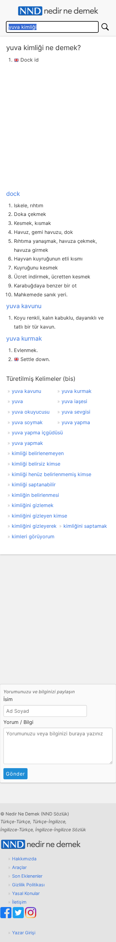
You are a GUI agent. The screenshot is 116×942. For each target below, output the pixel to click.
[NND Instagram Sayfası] (30, 916)
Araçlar (19, 867)
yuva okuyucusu (30, 412)
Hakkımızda (24, 858)
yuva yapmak (27, 443)
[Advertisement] (58, 125)
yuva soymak (27, 422)
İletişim (19, 902)
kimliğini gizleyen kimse (39, 516)
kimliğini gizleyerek (34, 526)
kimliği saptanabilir (34, 484)
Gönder (15, 774)
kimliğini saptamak (85, 526)
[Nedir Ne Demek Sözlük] (58, 11)
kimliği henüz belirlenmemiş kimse (51, 474)
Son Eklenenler (27, 876)
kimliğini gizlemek (33, 505)
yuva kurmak (24, 338)
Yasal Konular (26, 893)
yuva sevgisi (76, 412)
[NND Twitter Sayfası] (19, 916)
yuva (17, 401)
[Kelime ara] (105, 26)
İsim (8, 699)
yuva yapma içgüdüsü (37, 432)
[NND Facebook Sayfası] (6, 916)
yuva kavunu (23, 306)
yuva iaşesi (74, 401)
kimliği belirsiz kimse (36, 464)
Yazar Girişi (23, 932)
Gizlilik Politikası (28, 884)
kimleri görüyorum (33, 536)
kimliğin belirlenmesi (35, 495)
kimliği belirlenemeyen (38, 453)
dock (13, 193)
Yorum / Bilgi (18, 722)
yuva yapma (76, 422)
